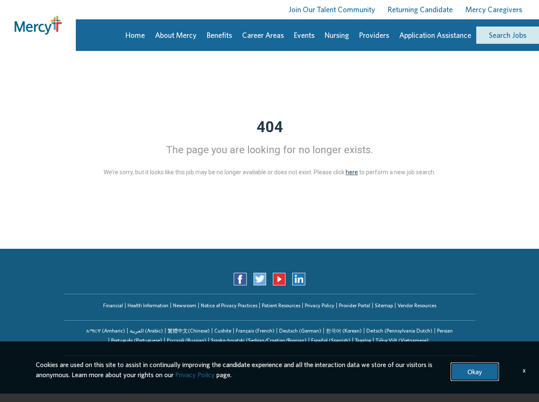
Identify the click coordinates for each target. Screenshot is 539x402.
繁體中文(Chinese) (189, 330)
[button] (105, 330)
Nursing (337, 35)
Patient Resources (281, 305)
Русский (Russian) (186, 340)
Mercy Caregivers (493, 9)
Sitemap (384, 305)
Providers (374, 35)
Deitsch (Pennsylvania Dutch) (399, 330)
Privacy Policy (319, 305)
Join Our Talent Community (331, 9)
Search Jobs (507, 35)
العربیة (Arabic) (146, 330)
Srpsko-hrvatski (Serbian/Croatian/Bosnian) (259, 340)
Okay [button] (474, 371)
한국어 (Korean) (344, 330)
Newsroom (184, 305)
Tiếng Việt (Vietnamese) (402, 340)
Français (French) (255, 330)
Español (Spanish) (330, 340)
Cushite (222, 330)
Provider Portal (354, 305)
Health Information (148, 305)
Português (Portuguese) (136, 340)
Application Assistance (435, 35)
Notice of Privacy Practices (229, 305)
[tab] (105, 330)
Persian (445, 330)
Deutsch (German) (300, 330)
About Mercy (176, 35)
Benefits (219, 35)
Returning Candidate (420, 9)
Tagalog (363, 340)
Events (304, 35)
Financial (113, 305)
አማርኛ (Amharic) (105, 330)
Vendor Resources (417, 305)
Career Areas (263, 35)
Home (135, 35)
